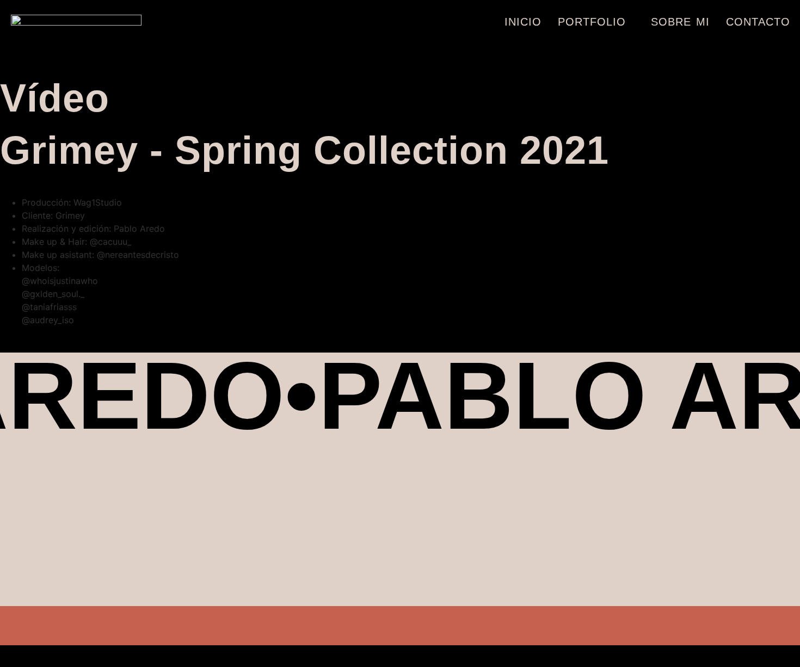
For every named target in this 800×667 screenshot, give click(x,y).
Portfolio (592, 22)
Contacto (758, 22)
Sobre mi (680, 22)
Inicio (522, 22)
